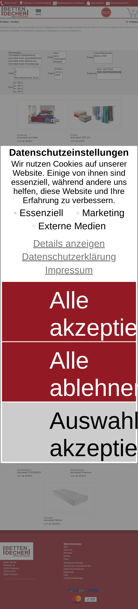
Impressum (69, 270)
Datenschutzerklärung (69, 256)
